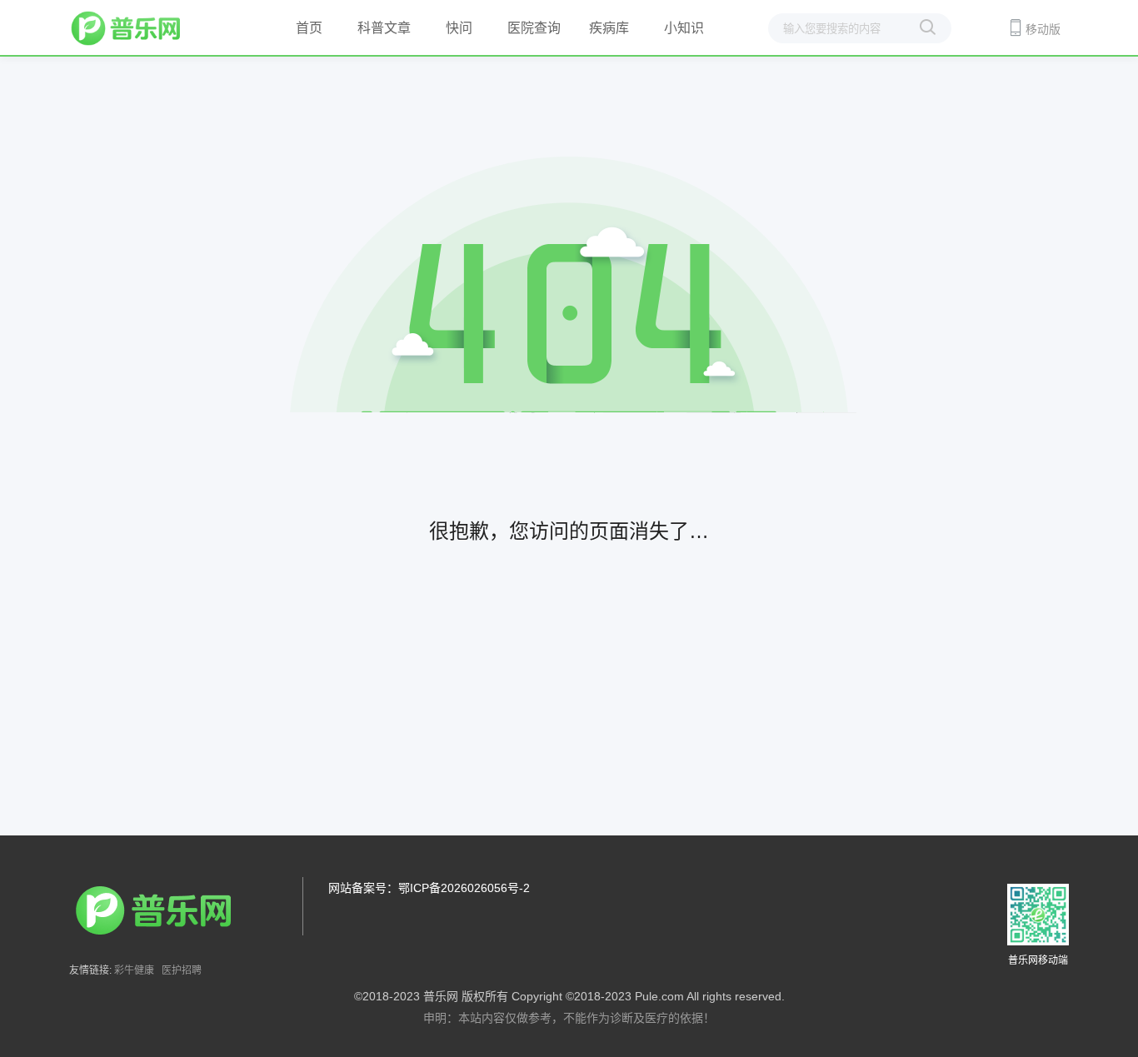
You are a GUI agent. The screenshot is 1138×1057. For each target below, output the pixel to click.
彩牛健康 (134, 970)
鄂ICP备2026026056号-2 (464, 888)
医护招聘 (182, 970)
